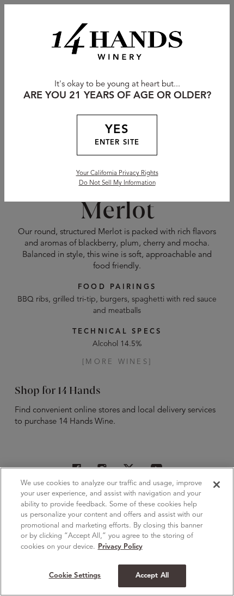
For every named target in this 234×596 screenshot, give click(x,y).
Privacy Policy (120, 546)
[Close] (217, 485)
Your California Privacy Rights (117, 173)
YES (117, 135)
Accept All (152, 575)
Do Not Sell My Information (117, 183)
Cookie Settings (75, 575)
